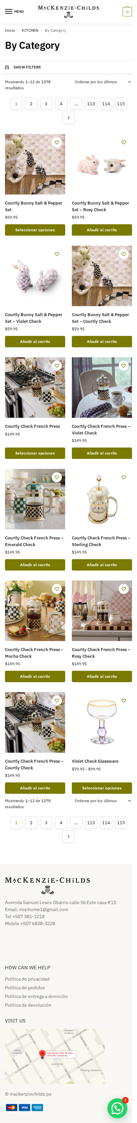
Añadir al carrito (102, 229)
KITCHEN (30, 30)
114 (106, 104)
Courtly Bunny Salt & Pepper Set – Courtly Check (100, 318)
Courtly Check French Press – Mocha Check (34, 653)
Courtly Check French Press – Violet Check (101, 429)
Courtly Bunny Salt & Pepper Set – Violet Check (33, 318)
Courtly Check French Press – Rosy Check (101, 653)
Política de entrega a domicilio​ (36, 996)
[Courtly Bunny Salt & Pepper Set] (35, 164)
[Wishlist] (57, 142)
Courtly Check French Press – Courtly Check (34, 764)
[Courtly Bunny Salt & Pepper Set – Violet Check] (35, 276)
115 (121, 104)
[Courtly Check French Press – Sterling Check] (102, 499)
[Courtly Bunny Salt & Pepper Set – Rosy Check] (102, 164)
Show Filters (27, 67)
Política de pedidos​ (25, 988)
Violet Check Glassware (95, 761)
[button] (126, 11)
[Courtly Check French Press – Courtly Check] (35, 722)
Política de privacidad (27, 979)
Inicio (10, 30)
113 (91, 104)
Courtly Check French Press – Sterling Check (101, 541)
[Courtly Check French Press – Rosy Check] (102, 611)
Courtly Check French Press (32, 426)
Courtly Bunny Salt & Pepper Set (33, 206)
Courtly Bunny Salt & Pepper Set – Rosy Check (100, 206)
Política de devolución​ (28, 1005)
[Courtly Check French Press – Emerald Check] (35, 499)
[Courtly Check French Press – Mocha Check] (35, 611)
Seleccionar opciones (35, 229)
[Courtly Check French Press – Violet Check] (102, 387)
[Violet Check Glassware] (102, 722)
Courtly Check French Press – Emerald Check (34, 541)
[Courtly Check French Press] (35, 387)
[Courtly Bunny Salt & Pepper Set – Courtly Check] (102, 276)
